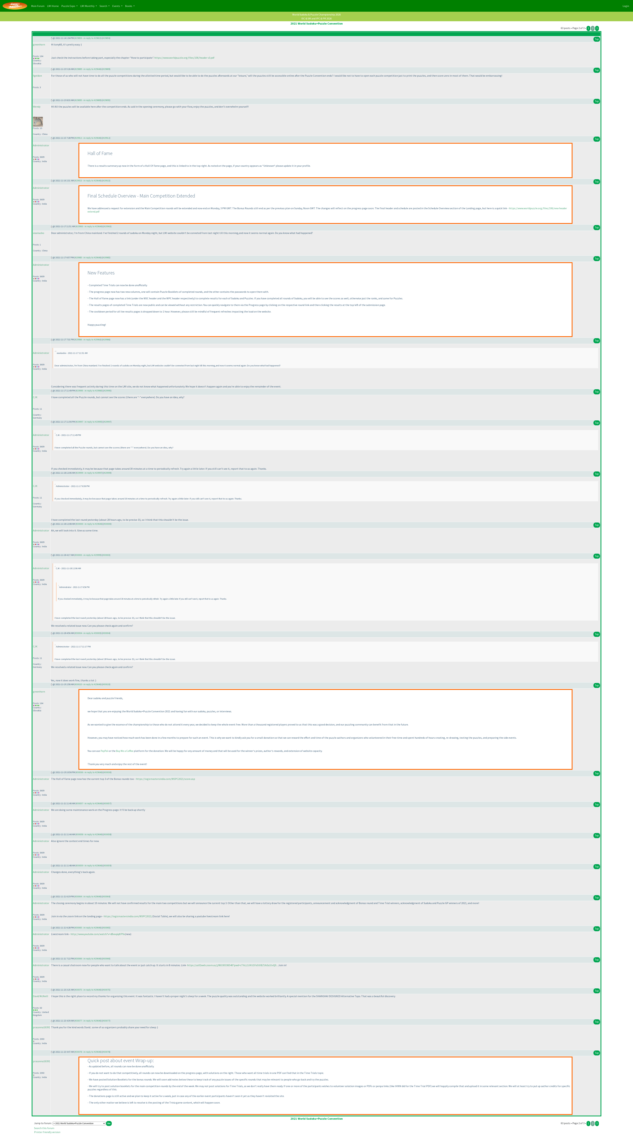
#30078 (106, 1051)
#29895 (106, 100)
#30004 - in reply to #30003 (88, 633)
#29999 (107, 472)
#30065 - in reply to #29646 (88, 927)
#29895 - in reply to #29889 (88, 100)
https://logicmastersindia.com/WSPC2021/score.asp (165, 778)
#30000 (107, 523)
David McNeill (40, 996)
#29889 (106, 69)
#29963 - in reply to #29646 (89, 226)
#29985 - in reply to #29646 (88, 257)
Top (597, 39)
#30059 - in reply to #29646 (89, 865)
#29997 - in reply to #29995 (89, 421)
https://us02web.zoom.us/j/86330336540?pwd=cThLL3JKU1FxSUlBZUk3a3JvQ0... (232, 965)
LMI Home (53, 6)
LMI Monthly (87, 6)
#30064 (106, 896)
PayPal (104, 750)
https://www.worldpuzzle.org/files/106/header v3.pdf (184, 57)
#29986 (106, 339)
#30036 (107, 772)
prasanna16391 (41, 1027)
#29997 (107, 421)
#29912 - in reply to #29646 (88, 137)
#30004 (106, 633)
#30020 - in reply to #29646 (88, 684)
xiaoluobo (38, 233)
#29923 (106, 180)
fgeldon (37, 75)
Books (129, 6)
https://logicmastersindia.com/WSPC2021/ (128, 916)
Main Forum (38, 6)
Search (104, 6)
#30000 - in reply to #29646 (89, 523)
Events (116, 6)
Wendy (36, 106)
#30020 (106, 684)
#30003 (106, 554)
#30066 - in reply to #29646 (88, 958)
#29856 (106, 38)
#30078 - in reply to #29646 (88, 1051)
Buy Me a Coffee (124, 750)
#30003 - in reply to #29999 (88, 554)
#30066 (106, 958)
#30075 (106, 989)
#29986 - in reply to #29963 (88, 339)
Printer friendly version (47, 1132)
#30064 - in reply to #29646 (88, 896)
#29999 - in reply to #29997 (89, 472)
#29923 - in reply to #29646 (88, 180)
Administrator (41, 145)
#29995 (107, 390)
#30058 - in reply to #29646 (89, 834)
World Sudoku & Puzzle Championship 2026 (316, 14)
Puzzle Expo (68, 6)
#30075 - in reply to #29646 (88, 989)
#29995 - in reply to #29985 (89, 390)
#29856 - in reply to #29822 (88, 38)
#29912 (106, 137)
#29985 (106, 257)
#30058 (107, 834)
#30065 (106, 927)
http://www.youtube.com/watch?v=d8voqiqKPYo (98, 934)
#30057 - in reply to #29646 (89, 803)
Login (626, 6)
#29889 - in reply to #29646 (88, 69)
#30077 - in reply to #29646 (88, 1020)
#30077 (106, 1020)
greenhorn (39, 44)
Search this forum (44, 1128)
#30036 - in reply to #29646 (89, 772)
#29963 (107, 226)
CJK (35, 397)
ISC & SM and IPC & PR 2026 (316, 18)
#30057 (107, 803)
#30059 (107, 865)
